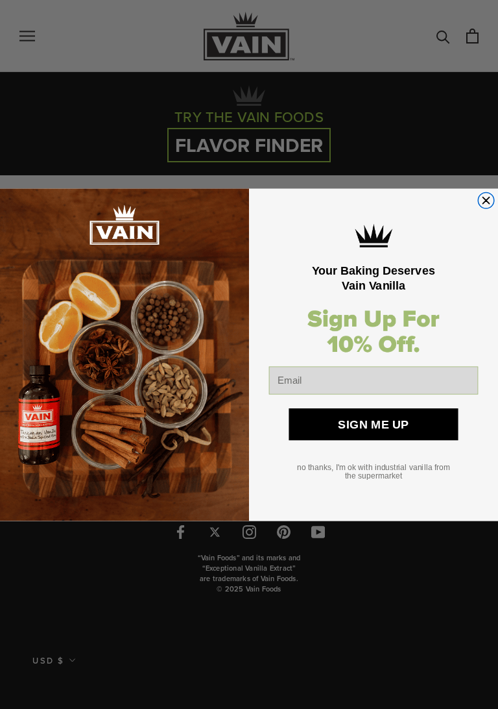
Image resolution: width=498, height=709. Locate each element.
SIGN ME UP (373, 424)
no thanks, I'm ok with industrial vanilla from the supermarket (373, 471)
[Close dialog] (486, 200)
